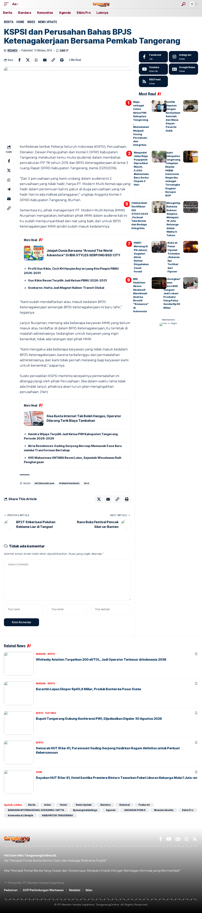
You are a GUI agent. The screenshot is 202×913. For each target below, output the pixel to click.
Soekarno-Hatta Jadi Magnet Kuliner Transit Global (66, 288)
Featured (50, 713)
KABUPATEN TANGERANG (57, 815)
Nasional (124, 804)
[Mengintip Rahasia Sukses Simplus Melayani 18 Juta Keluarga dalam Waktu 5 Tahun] (190, 207)
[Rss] (195, 839)
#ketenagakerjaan (44, 483)
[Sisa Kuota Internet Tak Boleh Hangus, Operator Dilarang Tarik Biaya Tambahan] (34, 418)
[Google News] (183, 69)
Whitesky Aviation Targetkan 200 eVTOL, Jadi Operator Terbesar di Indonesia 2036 (101, 659)
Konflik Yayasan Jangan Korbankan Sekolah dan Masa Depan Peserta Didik (173, 116)
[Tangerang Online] (101, 4)
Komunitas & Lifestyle (20, 815)
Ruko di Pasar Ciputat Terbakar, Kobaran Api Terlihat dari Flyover (173, 257)
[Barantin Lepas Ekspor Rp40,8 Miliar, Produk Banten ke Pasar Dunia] (19, 693)
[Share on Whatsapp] (36, 60)
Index (31, 22)
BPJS (86, 483)
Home (20, 22)
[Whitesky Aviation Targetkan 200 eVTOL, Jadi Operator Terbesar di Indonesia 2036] (19, 664)
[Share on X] (28, 60)
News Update (47, 22)
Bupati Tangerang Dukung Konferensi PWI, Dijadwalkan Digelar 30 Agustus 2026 (99, 719)
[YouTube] (168, 839)
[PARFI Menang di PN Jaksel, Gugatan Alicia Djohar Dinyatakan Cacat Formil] (159, 247)
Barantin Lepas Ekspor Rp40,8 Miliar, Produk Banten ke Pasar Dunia (88, 689)
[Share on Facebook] (19, 60)
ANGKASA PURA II (134, 810)
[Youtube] (153, 69)
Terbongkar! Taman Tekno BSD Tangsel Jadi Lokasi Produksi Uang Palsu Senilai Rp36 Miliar (171, 293)
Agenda (110, 810)
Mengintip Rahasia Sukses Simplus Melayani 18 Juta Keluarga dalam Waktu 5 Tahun (173, 219)
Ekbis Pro (187, 810)
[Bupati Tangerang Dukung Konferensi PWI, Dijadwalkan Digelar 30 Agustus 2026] (19, 723)
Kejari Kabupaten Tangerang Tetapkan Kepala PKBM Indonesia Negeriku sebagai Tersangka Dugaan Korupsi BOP (172, 174)
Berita (8, 22)
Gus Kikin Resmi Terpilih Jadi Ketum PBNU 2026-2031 (67, 280)
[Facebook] (153, 56)
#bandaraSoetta (163, 810)
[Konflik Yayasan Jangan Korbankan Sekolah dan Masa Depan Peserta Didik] (190, 106)
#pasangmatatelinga (85, 810)
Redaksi (12, 50)
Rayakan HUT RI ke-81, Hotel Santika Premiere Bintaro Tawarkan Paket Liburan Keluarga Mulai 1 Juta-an (116, 778)
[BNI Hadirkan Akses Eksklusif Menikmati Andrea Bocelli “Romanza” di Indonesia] (159, 283)
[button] (7, 4)
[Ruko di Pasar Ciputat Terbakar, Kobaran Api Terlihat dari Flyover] (190, 247)
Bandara (41, 654)
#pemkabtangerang (69, 483)
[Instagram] (183, 56)
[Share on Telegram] (9, 189)
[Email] (45, 60)
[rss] (153, 81)
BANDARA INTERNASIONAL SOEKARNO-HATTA (36, 810)
